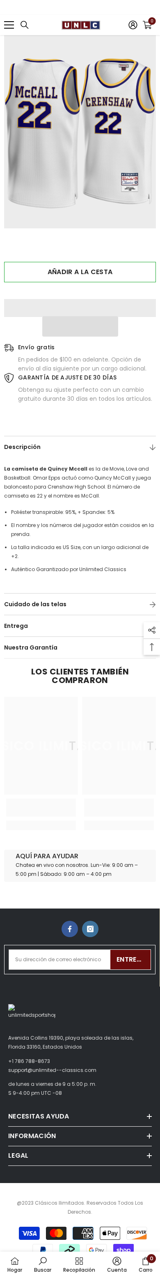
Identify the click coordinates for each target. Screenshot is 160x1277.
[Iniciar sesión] (133, 25)
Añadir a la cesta (80, 272)
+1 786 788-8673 (29, 1061)
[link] (41, 808)
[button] (80, 326)
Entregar (134, 959)
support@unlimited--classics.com (52, 1070)
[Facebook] (70, 929)
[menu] (9, 25)
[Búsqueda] (25, 25)
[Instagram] (90, 929)
